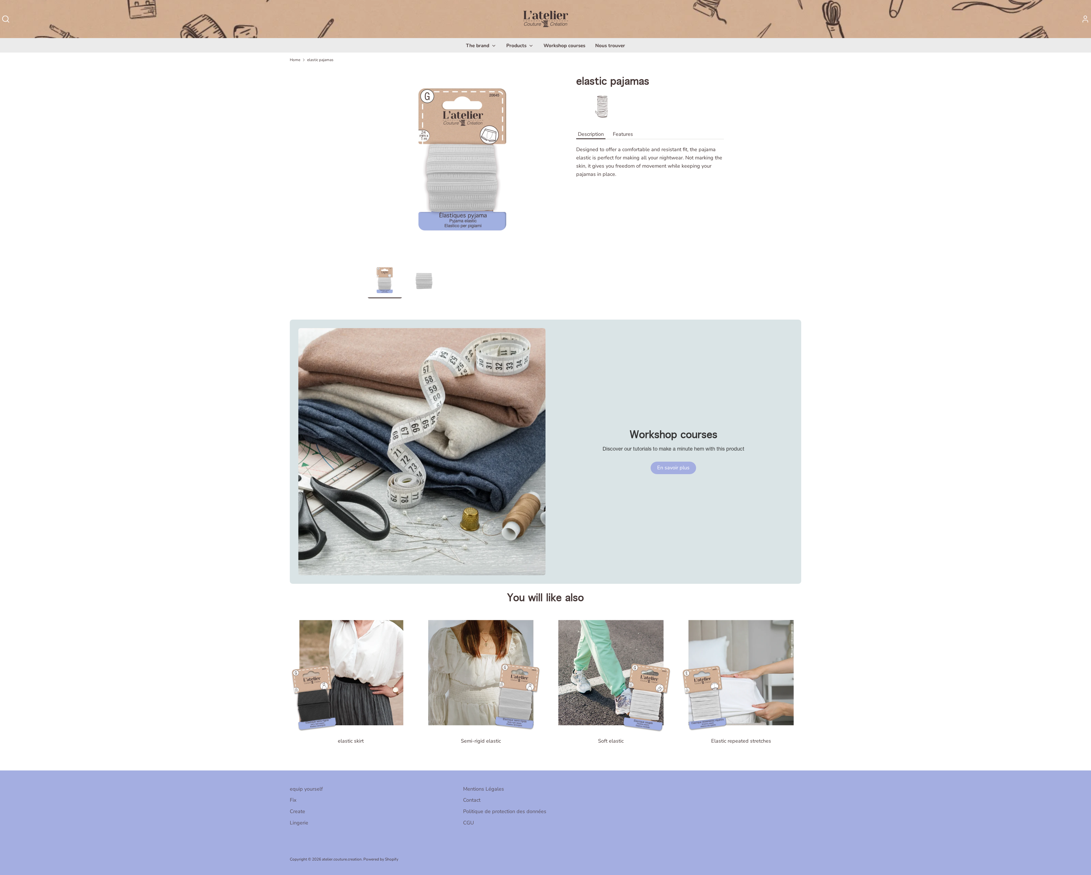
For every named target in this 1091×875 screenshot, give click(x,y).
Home (295, 60)
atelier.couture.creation (342, 859)
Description (591, 134)
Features (623, 134)
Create (297, 811)
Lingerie (299, 822)
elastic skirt (351, 741)
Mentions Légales (483, 789)
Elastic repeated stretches (741, 741)
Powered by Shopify (380, 859)
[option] (463, 165)
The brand (478, 45)
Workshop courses (564, 45)
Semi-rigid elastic (481, 741)
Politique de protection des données (504, 811)
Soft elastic (611, 741)
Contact (471, 800)
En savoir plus (673, 467)
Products (517, 45)
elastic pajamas (320, 60)
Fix (293, 800)
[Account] (1085, 19)
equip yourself (306, 789)
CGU (468, 822)
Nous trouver (610, 45)
